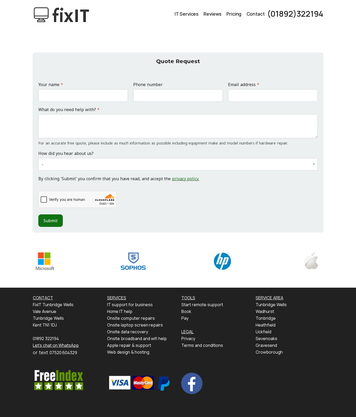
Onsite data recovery (127, 332)
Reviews (213, 14)
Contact (256, 14)
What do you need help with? (69, 109)
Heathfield (265, 325)
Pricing (233, 14)
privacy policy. (185, 179)
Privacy (188, 338)
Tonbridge (266, 318)
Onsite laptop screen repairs (135, 325)
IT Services (187, 14)
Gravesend (266, 345)
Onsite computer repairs (131, 318)
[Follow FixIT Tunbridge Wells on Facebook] (191, 383)
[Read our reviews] (58, 380)
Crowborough (269, 352)
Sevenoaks (266, 338)
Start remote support (202, 304)
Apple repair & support (129, 345)
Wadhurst (265, 311)
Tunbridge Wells (271, 304)
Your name (50, 84)
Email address (243, 84)
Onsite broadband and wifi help (137, 338)
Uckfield (263, 332)
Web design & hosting (128, 352)
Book (186, 311)
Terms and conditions (202, 345)
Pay (184, 318)
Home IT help (119, 311)
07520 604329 (63, 352)
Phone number (148, 84)
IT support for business (130, 304)
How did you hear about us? (66, 153)
